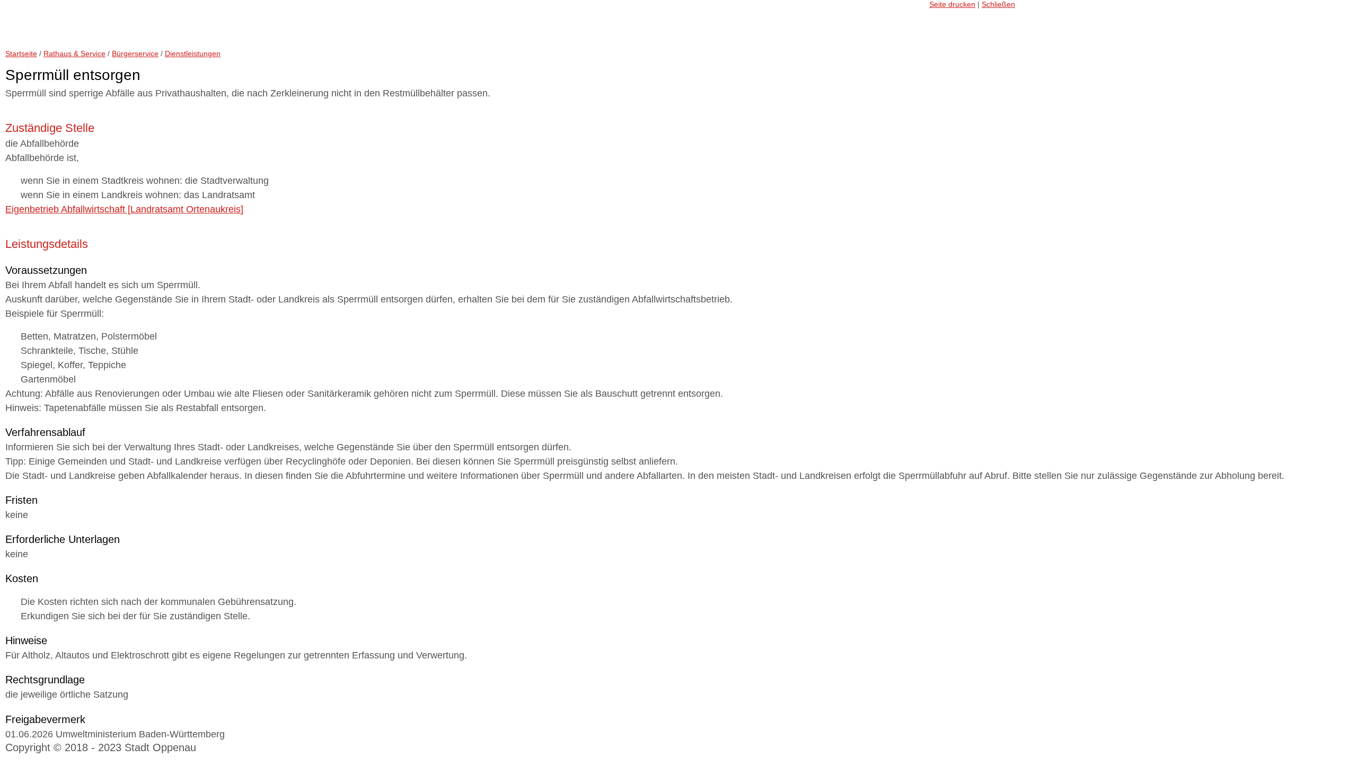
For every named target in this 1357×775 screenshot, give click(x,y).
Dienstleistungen (193, 53)
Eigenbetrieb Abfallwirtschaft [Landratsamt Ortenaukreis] (124, 209)
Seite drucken (952, 4)
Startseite (21, 53)
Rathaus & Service (74, 53)
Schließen (998, 4)
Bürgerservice (135, 53)
